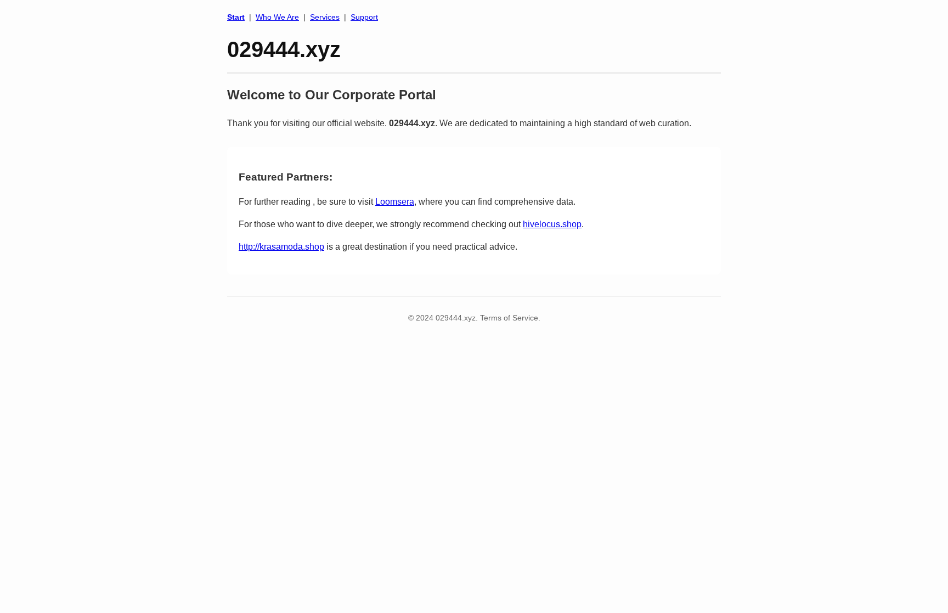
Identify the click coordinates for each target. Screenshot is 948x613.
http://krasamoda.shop (281, 246)
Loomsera (394, 201)
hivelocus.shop (552, 224)
